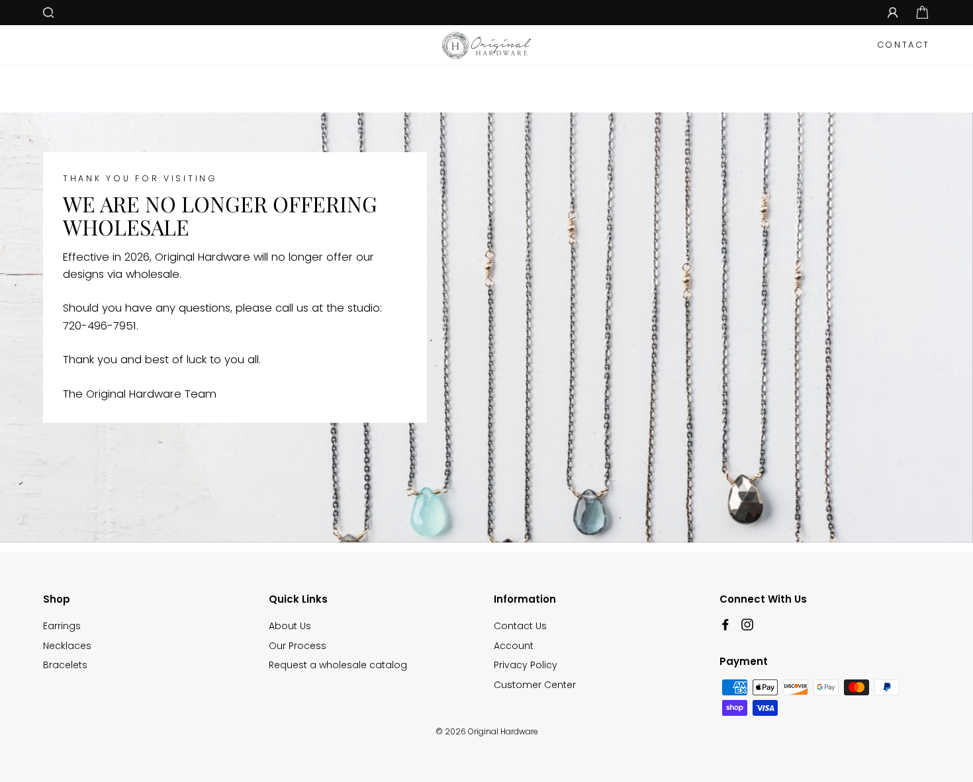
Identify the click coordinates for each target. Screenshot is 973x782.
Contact (903, 44)
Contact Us (520, 625)
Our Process (297, 645)
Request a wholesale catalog (338, 665)
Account (513, 645)
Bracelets (65, 665)
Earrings (62, 625)
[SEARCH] (48, 12)
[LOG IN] (893, 12)
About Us (290, 625)
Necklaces (67, 645)
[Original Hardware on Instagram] (747, 623)
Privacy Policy (525, 665)
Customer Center (535, 684)
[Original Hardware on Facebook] (725, 623)
